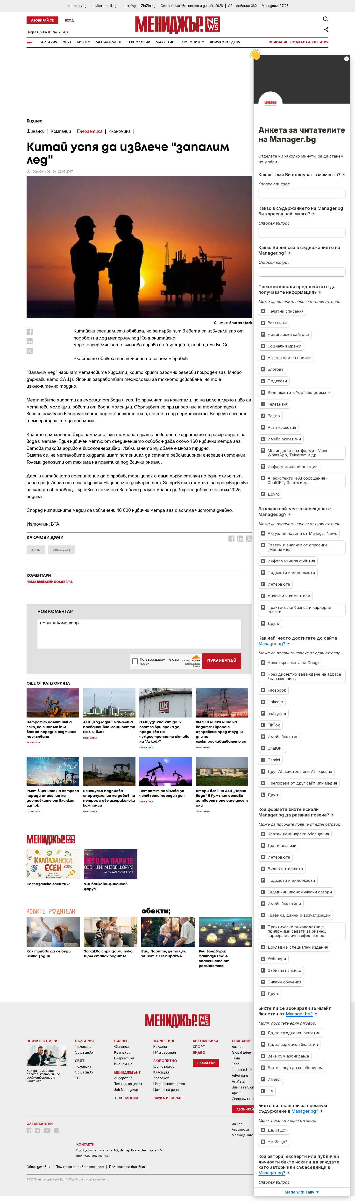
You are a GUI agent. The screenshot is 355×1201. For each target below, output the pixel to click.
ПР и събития (164, 1052)
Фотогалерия (165, 1066)
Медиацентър (243, 1135)
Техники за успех (128, 1084)
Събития (320, 42)
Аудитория (240, 1129)
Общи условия (38, 1167)
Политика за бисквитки (129, 1167)
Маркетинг (166, 42)
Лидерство (123, 1078)
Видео (199, 1052)
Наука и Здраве (168, 1098)
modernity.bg (76, 6)
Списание (278, 42)
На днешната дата (169, 1084)
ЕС (77, 1078)
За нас (237, 1123)
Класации (161, 1072)
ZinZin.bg (148, 6)
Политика (83, 1046)
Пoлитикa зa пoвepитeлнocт (80, 1167)
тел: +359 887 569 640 (92, 1155)
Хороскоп (161, 1078)
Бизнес (83, 42)
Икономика (123, 1064)
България (48, 42)
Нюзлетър (206, 1063)
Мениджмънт (109, 42)
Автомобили (205, 1040)
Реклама (160, 1046)
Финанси (121, 1046)
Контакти (85, 1144)
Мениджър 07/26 (275, 6)
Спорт (199, 1046)
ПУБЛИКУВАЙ (221, 661)
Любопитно (193, 42)
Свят (67, 42)
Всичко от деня (225, 42)
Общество (84, 1052)
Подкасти (300, 42)
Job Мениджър (126, 1089)
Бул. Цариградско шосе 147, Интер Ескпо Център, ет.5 (119, 1150)
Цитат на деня (166, 1089)
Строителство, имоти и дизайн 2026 (192, 6)
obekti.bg (128, 6)
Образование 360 (242, 6)
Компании (122, 1052)
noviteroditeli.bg (104, 6)
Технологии (138, 42)
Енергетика (124, 1058)
